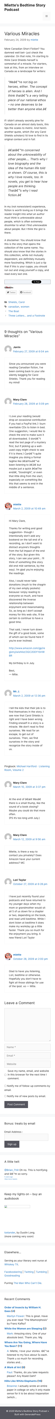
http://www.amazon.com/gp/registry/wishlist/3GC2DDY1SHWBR (27, 652)
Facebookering (13, 1271)
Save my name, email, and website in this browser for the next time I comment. (28, 1074)
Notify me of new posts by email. (26, 1096)
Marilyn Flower (15, 1316)
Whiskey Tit (11, 1264)
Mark (10, 1333)
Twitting (29, 1271)
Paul (9, 1372)
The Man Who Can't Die (27, 1283)
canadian (13, 306)
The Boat (13, 311)
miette (17, 504)
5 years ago (8, 1177)
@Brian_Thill (11, 1170)
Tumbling (41, 1271)
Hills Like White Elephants (20, 1381)
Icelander (9, 1232)
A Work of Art (12, 1367)
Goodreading (12, 1275)
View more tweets (10, 1179)
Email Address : (13, 1131)
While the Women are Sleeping (23, 1328)
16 (39, 1381)
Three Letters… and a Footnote (26, 315)
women (25, 306)
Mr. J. (16, 691)
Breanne (12, 1386)
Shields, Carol (16, 302)
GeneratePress (32, 1414)
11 (20, 1346)
